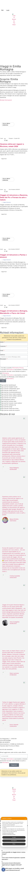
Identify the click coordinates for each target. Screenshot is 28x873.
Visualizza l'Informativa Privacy (8, 834)
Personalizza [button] (14, 840)
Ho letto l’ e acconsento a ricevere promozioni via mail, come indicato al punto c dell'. (13, 371)
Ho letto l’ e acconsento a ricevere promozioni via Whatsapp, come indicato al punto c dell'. (13, 376)
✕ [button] (25, 819)
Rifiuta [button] (14, 844)
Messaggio (3, 358)
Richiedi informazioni (6, 100)
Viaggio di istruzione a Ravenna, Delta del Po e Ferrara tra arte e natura (14, 197)
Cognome (3, 346)
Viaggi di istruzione (7, 202)
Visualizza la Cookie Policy (8, 832)
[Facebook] (6, 803)
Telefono (2, 354)
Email (1, 350)
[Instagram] (10, 803)
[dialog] (14, 832)
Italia (4, 123)
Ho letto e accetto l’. (12, 367)
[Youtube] (2, 803)
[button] (25, 124)
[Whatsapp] (2, 6)
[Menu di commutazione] (14, 60)
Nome (2, 342)
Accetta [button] (14, 837)
